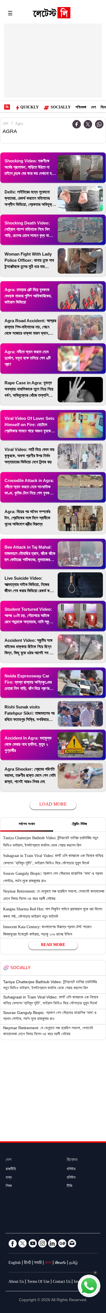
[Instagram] (42, 1243)
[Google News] (62, 1243)
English (14, 1263)
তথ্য (9, 1178)
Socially (61, 108)
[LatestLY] (51, 14)
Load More (53, 804)
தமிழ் (73, 1263)
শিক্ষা (9, 1186)
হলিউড (71, 1178)
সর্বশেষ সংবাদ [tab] (27, 824)
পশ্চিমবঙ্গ (80, 108)
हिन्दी (27, 1263)
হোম (5, 124)
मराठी (38, 1263)
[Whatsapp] (99, 124)
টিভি (69, 1186)
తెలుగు (60, 1263)
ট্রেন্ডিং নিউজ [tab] (79, 824)
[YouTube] (32, 1243)
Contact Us (61, 1282)
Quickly (29, 108)
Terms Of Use (38, 1282)
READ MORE (53, 945)
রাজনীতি (11, 1169)
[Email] (72, 1243)
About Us (16, 1282)
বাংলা (48, 1263)
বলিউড (71, 1169)
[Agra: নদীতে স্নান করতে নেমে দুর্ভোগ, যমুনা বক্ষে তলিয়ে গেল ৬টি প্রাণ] (80, 358)
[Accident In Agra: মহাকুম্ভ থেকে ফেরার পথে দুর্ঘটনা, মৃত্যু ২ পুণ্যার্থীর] (80, 745)
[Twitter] (88, 124)
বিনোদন (72, 1160)
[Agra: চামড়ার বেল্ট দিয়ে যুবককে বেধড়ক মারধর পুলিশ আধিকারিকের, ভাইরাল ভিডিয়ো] (80, 296)
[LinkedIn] (52, 1243)
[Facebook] (12, 1243)
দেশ (93, 108)
